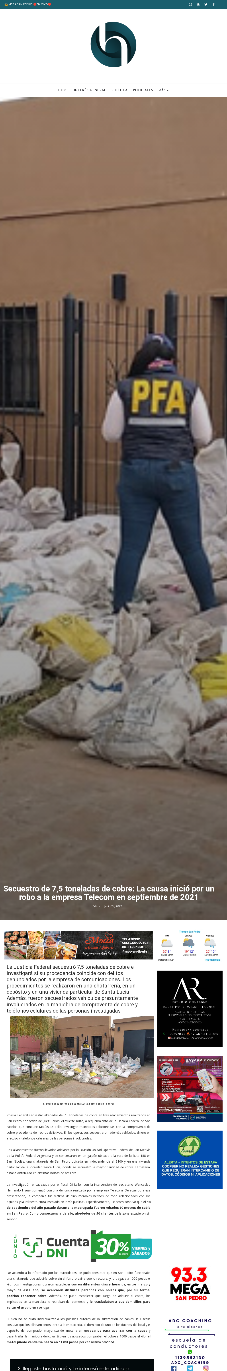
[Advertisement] (190, 1226)
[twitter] (206, 4)
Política (120, 90)
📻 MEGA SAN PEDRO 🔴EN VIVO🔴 (27, 4)
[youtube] (198, 4)
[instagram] (190, 4)
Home (63, 90)
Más (162, 90)
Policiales (143, 90)
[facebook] (213, 4)
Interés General (90, 90)
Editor (97, 906)
